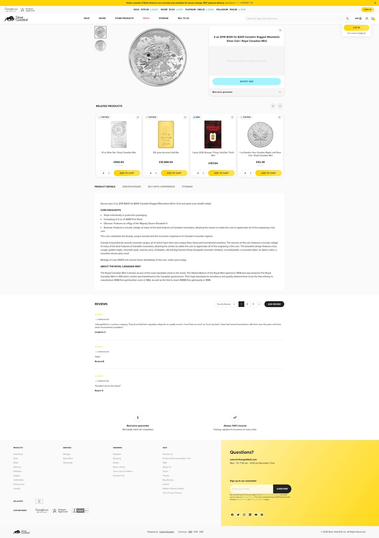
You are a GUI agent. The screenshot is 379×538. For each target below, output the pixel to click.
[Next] (202, 57)
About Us (167, 467)
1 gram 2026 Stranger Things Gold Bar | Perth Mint (213, 154)
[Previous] (113, 57)
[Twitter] (238, 514)
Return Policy (119, 467)
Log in (356, 27)
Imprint (166, 484)
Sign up (362, 33)
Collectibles (18, 480)
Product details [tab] (105, 186)
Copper (16, 475)
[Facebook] (232, 514)
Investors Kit (118, 475)
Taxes (165, 471)
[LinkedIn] (250, 514)
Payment (117, 454)
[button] (246, 92)
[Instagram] (244, 514)
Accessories (19, 484)
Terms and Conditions (123, 471)
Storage (66, 454)
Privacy (166, 475)
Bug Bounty (168, 480)
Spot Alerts (68, 458)
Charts (116, 462)
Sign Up (367, 9)
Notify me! (246, 81)
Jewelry (16, 488)
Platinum (199, 9)
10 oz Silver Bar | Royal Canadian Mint (119, 152)
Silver (172, 9)
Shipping (117, 458)
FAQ (165, 462)
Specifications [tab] (131, 186)
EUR (196, 532)
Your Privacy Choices (172, 493)
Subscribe (282, 489)
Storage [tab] (187, 186)
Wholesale (68, 462)
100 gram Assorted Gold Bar (166, 152)
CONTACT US (246, 3)
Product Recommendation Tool (177, 458)
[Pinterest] (262, 514)
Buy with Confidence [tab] (161, 186)
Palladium (231, 9)
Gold (146, 9)
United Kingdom (166, 532)
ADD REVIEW (274, 304)
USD (201, 532)
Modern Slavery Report (173, 488)
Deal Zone (18, 454)
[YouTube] (256, 514)
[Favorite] (280, 30)
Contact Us (168, 454)
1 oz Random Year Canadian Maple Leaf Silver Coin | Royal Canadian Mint (260, 154)
